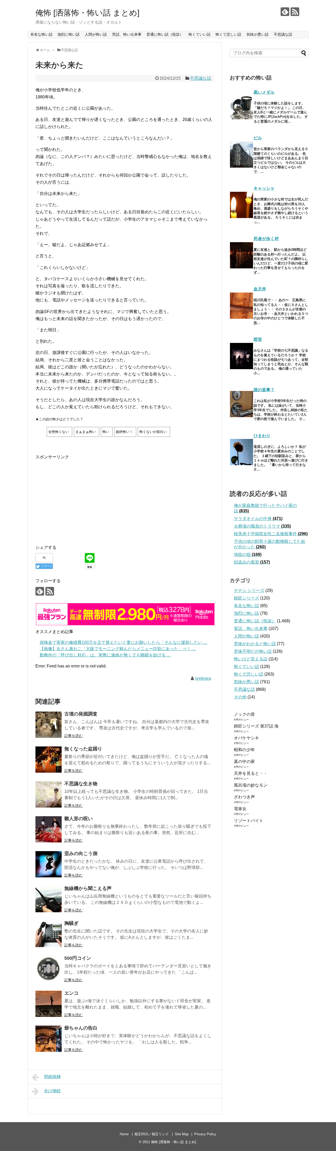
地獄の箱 (247, 554)
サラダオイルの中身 (258, 518)
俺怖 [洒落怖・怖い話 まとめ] (87, 12)
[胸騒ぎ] (48, 934)
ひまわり (262, 435)
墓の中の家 (244, 761)
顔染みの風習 (252, 562)
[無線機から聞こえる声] (48, 899)
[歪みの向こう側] (48, 864)
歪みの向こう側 (80, 853)
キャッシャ (264, 188)
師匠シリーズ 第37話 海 (256, 726)
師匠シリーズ (246, 598)
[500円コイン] (48, 969)
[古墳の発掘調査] (48, 725)
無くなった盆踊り (83, 748)
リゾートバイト (248, 820)
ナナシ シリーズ (249, 590)
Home (124, 1134)
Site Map (181, 1134)
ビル (258, 138)
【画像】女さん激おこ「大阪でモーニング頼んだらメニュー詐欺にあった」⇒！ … (118, 648)
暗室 (258, 339)
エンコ (71, 993)
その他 (240, 697)
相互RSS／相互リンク (151, 1134)
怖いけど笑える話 (250, 659)
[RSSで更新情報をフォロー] (295, 11)
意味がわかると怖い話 (255, 643)
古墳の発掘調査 (80, 714)
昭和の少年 (244, 749)
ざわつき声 (244, 797)
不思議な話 (283, 34)
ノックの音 (244, 714)
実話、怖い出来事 (126, 34)
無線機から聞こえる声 (88, 888)
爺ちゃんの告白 (80, 1028)
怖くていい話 (199, 34)
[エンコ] (48, 1004)
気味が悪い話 (257, 34)
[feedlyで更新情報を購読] (285, 11)
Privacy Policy (205, 1134)
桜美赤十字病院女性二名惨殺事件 (271, 534)
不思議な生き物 (80, 783)
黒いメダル (264, 92)
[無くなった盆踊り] (48, 759)
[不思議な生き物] (48, 794)
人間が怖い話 (96, 34)
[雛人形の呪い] (48, 829)
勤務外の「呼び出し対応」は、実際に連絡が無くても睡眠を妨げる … (105, 655)
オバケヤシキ (246, 738)
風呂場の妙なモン (250, 785)
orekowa (203, 678)
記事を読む (73, 736)
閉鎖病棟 (52, 1076)
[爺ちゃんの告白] (48, 1039)
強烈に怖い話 (68, 34)
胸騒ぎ (71, 923)
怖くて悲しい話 (228, 34)
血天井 (260, 289)
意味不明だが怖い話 (253, 651)
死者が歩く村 (266, 238)
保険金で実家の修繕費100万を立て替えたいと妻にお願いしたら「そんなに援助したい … (123, 642)
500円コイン (77, 958)
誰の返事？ (264, 390)
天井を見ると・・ (250, 773)
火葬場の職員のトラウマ (262, 526)
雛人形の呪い (78, 818)
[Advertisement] (79, 497)
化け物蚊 (52, 1091)
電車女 (240, 809)
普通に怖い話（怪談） (164, 34)
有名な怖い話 (41, 34)
